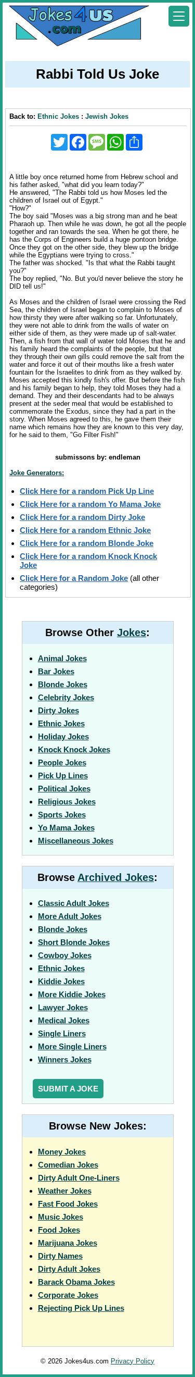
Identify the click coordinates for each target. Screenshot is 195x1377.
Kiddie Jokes (61, 981)
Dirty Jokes (58, 710)
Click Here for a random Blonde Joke (86, 543)
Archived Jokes (115, 877)
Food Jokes (59, 1229)
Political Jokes (64, 788)
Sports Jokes (62, 814)
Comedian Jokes (68, 1164)
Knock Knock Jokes (74, 749)
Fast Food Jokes (68, 1203)
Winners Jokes (65, 1059)
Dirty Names (60, 1255)
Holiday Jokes (63, 736)
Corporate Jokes (68, 1295)
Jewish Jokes (106, 116)
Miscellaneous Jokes (75, 840)
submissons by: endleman (97, 457)
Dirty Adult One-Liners (79, 1177)
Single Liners (62, 1033)
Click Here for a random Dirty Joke (82, 517)
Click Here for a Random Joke (74, 578)
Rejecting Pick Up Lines (81, 1308)
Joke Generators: (36, 473)
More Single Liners (72, 1046)
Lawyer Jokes (63, 1007)
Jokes (131, 632)
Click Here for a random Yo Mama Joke (90, 504)
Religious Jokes (67, 801)
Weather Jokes (65, 1190)
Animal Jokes (62, 658)
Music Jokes (60, 1216)
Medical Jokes (63, 1020)
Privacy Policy (132, 1361)
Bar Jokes (56, 671)
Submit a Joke (68, 1088)
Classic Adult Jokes (73, 903)
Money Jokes (62, 1151)
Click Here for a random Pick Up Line (87, 491)
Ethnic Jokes (58, 116)
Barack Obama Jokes (76, 1281)
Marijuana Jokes (67, 1242)
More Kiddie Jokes (72, 994)
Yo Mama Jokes (66, 827)
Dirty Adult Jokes (69, 1268)
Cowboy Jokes (65, 955)
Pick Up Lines (63, 775)
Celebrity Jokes (66, 697)
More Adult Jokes (69, 916)
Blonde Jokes (62, 684)
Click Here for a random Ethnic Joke (85, 530)
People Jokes (62, 762)
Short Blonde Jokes (74, 942)
